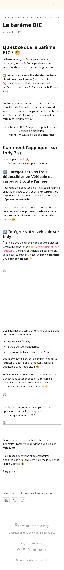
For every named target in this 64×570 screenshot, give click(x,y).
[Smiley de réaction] (22, 500)
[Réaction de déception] (6, 500)
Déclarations (36, 17)
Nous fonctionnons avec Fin (34, 560)
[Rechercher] (52, 5)
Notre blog (37, 543)
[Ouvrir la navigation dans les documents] (58, 5)
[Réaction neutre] (14, 500)
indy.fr (24, 543)
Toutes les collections (14, 17)
